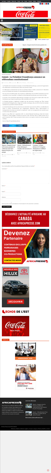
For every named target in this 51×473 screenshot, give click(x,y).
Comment (4, 168)
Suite (25, 125)
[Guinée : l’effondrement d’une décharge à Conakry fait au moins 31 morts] (24, 139)
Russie (25, 1)
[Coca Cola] (25, 14)
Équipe (35, 428)
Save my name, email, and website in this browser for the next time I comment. (20, 203)
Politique (24, 82)
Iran (22, 1)
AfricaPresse (6, 82)
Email (3, 191)
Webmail (13, 428)
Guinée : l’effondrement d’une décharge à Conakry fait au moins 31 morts (40, 413)
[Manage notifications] (48, 470)
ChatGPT (44, 428)
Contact (48, 428)
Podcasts (39, 1)
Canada (8, 1)
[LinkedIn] (44, 4)
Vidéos (34, 1)
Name (3, 185)
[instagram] (48, 4)
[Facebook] (40, 4)
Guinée (20, 82)
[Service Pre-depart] (25, 40)
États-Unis (14, 1)
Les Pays (4, 1)
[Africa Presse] (25, 7)
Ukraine (30, 1)
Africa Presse (5, 426)
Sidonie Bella (36, 152)
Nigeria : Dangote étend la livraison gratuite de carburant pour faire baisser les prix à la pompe (8, 149)
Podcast (39, 428)
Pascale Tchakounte (7, 154)
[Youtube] (46, 4)
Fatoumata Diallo (22, 152)
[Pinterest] (42, 4)
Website (4, 197)
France (18, 1)
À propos (31, 428)
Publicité (18, 428)
